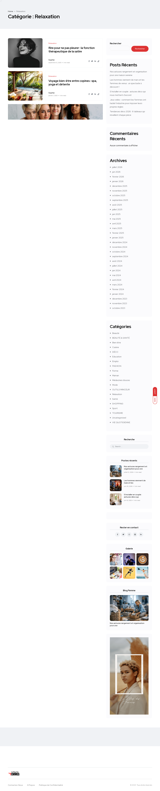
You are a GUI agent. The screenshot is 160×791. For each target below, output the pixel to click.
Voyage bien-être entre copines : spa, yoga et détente (72, 82)
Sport (115, 408)
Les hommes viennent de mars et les (135, 481)
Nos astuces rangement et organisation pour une (135, 467)
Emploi (115, 361)
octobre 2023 (118, 308)
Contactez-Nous (15, 785)
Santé (115, 399)
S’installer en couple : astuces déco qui (133, 495)
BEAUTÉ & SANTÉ (121, 337)
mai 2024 (116, 275)
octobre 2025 (118, 195)
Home (10, 11)
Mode (115, 384)
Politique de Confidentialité (51, 785)
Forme (115, 370)
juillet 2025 (117, 209)
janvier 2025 (117, 237)
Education (116, 356)
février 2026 (118, 176)
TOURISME (117, 413)
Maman (115, 375)
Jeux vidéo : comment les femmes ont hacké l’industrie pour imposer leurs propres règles (128, 103)
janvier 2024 (118, 294)
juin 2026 (116, 171)
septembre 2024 (120, 256)
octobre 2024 (118, 251)
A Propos (31, 785)
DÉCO (115, 352)
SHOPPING (117, 403)
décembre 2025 (119, 186)
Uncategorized (119, 417)
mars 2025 (117, 228)
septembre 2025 (120, 200)
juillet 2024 (117, 265)
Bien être (116, 342)
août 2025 (117, 204)
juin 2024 (116, 270)
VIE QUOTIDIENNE (121, 422)
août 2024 (117, 261)
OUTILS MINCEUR (121, 389)
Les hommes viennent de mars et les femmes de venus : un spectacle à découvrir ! (127, 83)
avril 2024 (116, 280)
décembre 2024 (119, 242)
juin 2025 (116, 214)
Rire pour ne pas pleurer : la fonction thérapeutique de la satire (71, 49)
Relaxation (117, 394)
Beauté (115, 333)
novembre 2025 (119, 190)
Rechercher (115, 43)
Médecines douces (121, 380)
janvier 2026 (117, 181)
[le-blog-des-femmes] (31, 773)
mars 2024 (117, 284)
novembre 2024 (119, 247)
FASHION (116, 366)
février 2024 (118, 289)
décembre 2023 (119, 298)
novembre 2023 (119, 303)
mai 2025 (116, 218)
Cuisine (115, 347)
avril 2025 (116, 223)
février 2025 (118, 233)
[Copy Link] (98, 61)
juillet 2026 (117, 167)
